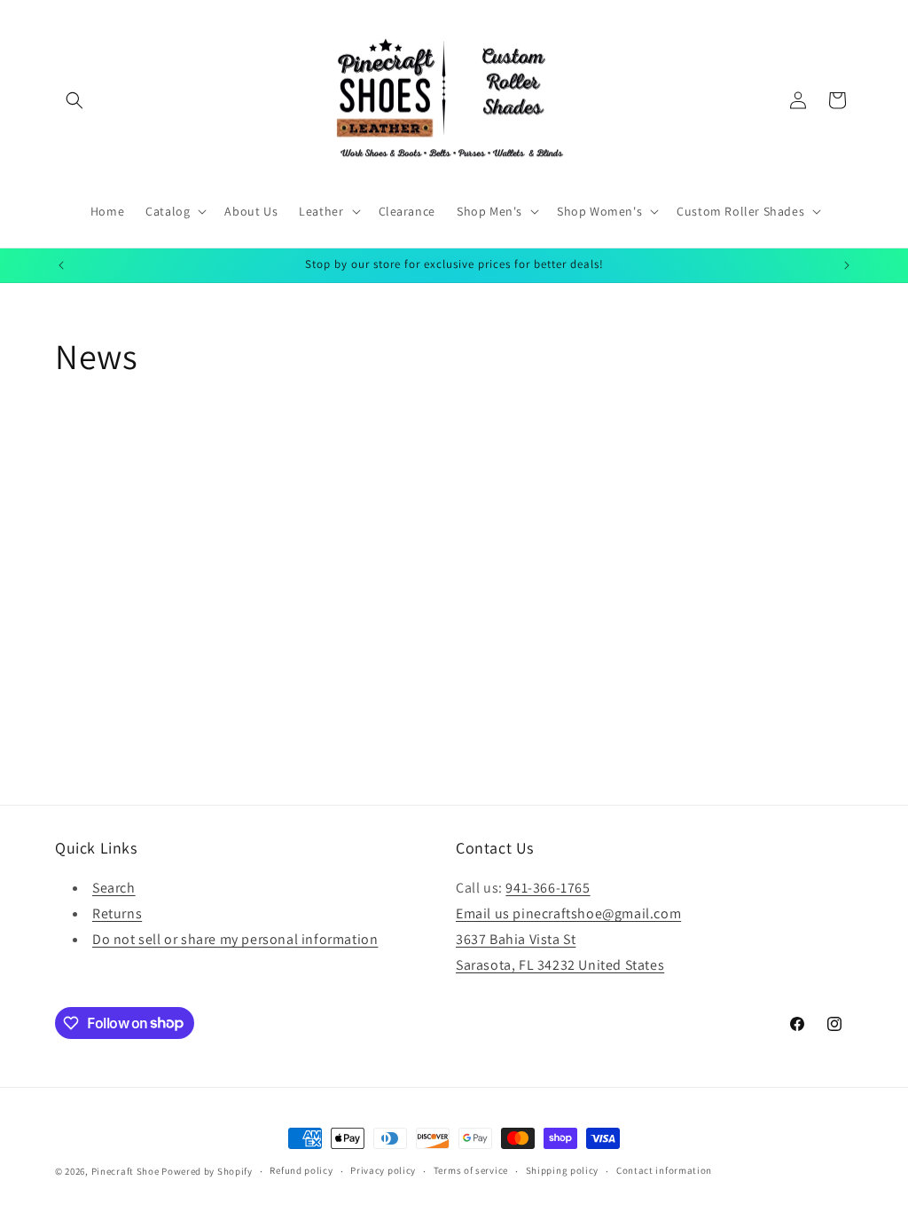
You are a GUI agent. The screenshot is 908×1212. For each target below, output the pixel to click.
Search (114, 887)
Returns (117, 913)
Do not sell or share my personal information (235, 939)
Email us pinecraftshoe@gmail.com (568, 913)
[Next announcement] (846, 265)
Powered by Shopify (207, 1171)
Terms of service (471, 1170)
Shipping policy (562, 1170)
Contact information (664, 1170)
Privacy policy (383, 1170)
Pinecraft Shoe (126, 1171)
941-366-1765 (547, 887)
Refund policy (301, 1170)
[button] (74, 100)
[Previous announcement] (61, 265)
